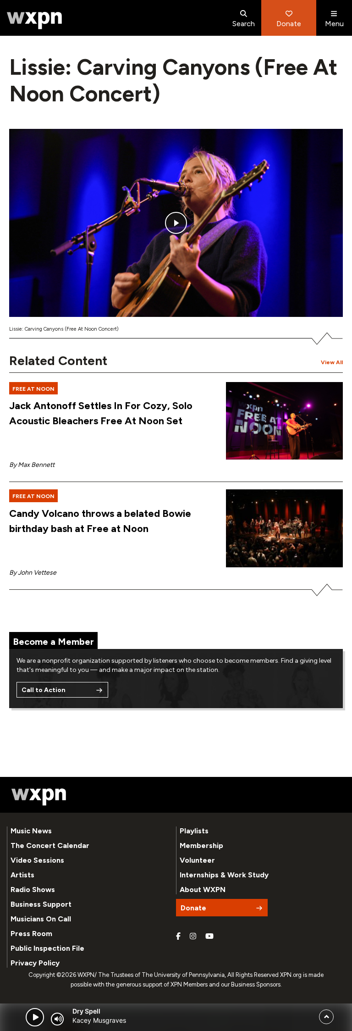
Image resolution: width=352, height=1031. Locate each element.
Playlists (194, 830)
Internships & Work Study (224, 874)
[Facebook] (178, 936)
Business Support (41, 904)
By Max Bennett (32, 465)
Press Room (31, 933)
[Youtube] (209, 936)
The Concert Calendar (50, 845)
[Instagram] (193, 936)
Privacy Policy (35, 963)
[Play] (35, 1017)
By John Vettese (32, 572)
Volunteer (197, 860)
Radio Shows (33, 889)
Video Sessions (37, 860)
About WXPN (203, 889)
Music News (31, 830)
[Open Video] (176, 223)
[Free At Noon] (284, 421)
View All (332, 362)
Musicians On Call (41, 919)
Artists (22, 874)
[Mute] (57, 1019)
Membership (201, 845)
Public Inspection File (47, 948)
